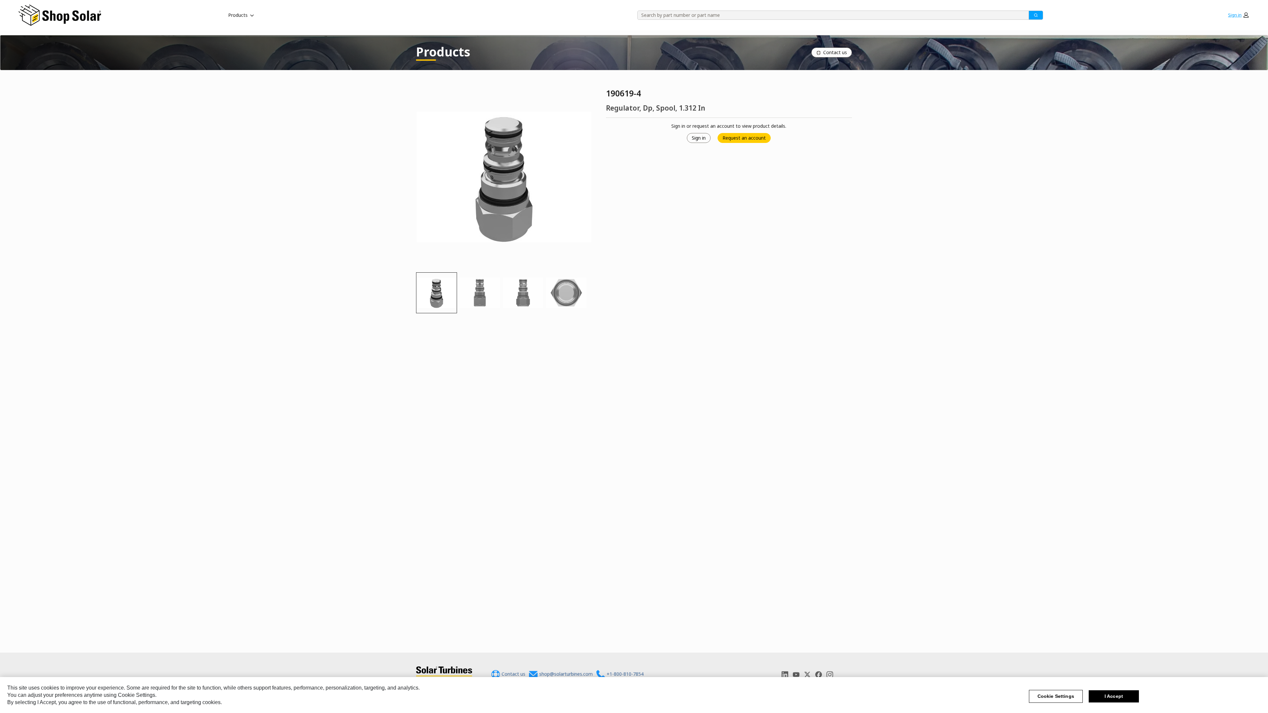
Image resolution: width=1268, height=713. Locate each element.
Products (238, 15)
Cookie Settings (1056, 696)
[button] (1238, 15)
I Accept (1114, 696)
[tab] (436, 292)
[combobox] (831, 15)
